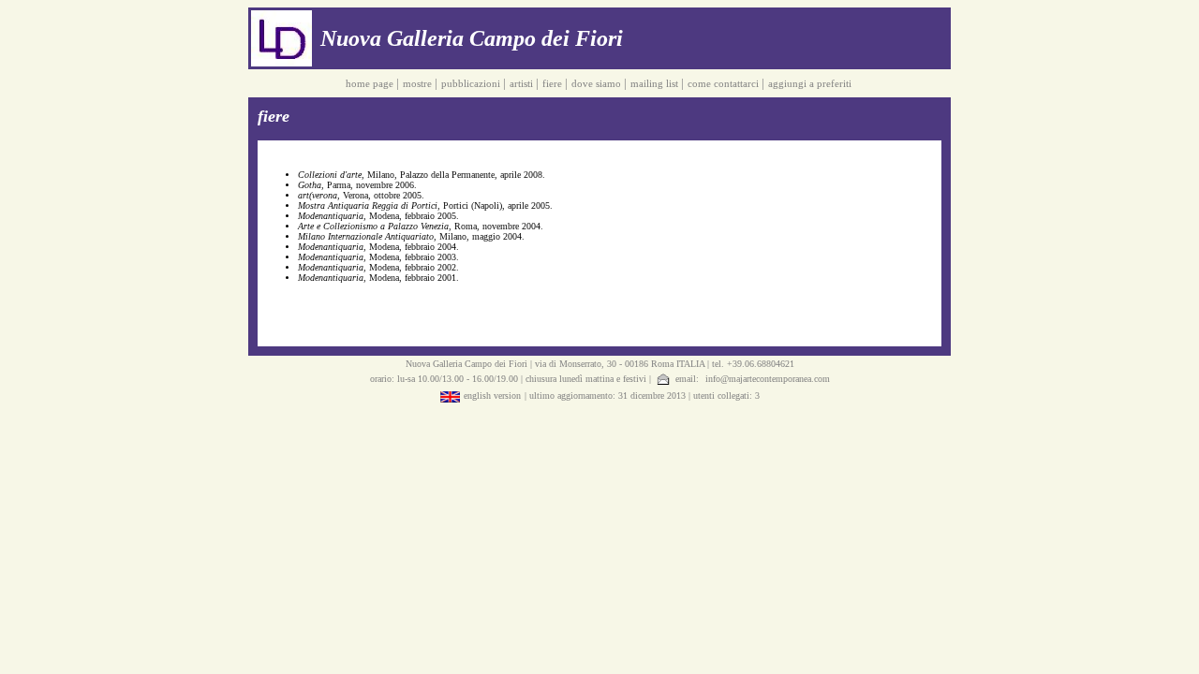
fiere (553, 83)
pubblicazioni (472, 83)
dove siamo (597, 83)
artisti (523, 83)
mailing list (655, 83)
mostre (419, 83)
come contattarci (725, 83)
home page (371, 83)
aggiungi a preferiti (811, 83)
